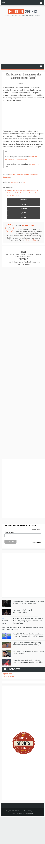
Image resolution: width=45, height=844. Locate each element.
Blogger (31, 813)
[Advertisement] (22, 40)
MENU (4, 3)
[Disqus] (23, 488)
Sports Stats (7, 674)
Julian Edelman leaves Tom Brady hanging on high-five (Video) (23, 263)
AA (23, 182)
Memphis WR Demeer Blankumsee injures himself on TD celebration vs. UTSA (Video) (28, 635)
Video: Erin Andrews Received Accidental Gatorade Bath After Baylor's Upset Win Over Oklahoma (22, 192)
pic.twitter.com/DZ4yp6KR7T (16, 159)
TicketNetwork (8, 676)
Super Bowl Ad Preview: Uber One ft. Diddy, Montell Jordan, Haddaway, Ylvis (28, 602)
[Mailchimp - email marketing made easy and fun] (36, 542)
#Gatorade (33, 156)
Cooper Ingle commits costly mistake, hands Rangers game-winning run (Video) (28, 661)
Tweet (24, 200)
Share (24, 204)
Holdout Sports (23, 811)
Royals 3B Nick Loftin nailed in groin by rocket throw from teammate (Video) (27, 644)
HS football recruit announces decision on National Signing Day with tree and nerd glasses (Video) (28, 621)
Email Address (10, 532)
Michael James (28, 225)
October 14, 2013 (36, 164)
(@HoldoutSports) (31, 240)
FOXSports (14, 182)
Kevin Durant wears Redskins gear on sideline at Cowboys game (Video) (23, 255)
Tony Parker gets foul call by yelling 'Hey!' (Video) (23, 611)
